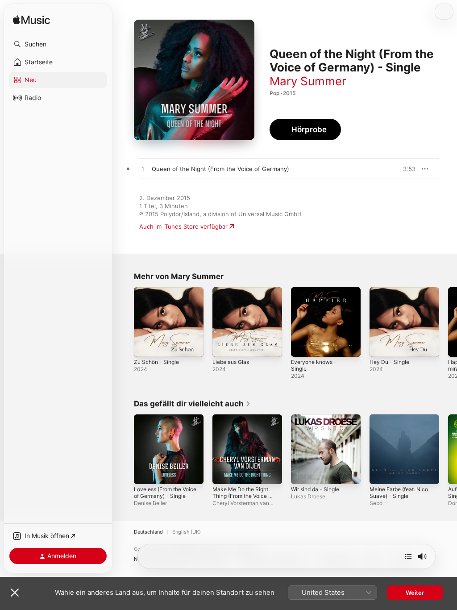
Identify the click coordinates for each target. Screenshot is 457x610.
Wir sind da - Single (315, 489)
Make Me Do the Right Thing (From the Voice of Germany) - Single (242, 496)
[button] (58, 44)
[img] (31, 20)
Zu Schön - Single (156, 362)
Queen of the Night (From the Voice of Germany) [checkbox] (220, 168)
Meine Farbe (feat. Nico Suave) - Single (399, 492)
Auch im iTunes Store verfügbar (183, 226)
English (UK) (186, 532)
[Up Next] (408, 556)
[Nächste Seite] (448, 322)
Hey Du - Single (389, 362)
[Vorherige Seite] (125, 322)
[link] (192, 404)
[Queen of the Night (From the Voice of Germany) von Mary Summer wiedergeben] (143, 169)
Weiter (415, 592)
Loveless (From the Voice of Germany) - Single (165, 492)
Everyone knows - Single (314, 365)
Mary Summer (308, 81)
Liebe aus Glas (230, 362)
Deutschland (148, 532)
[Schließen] (15, 593)
